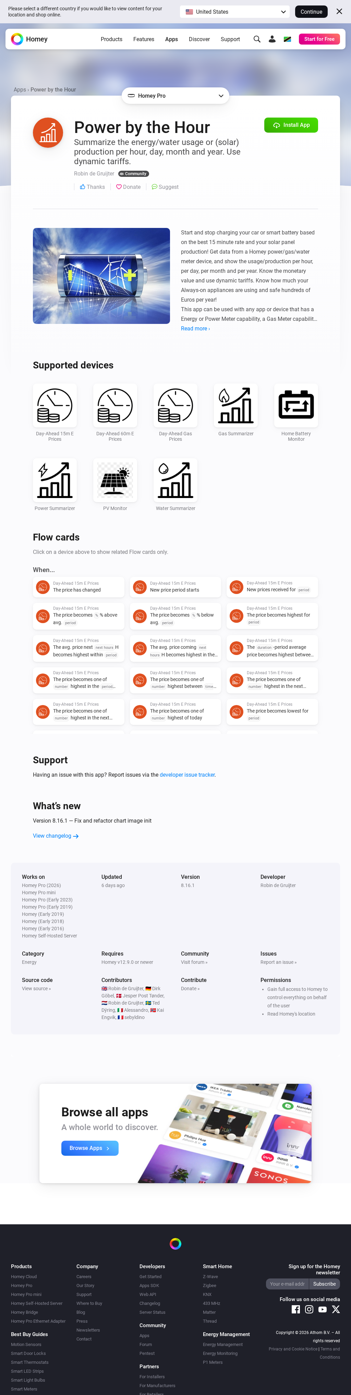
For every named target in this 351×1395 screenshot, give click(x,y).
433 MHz (211, 1303)
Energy (29, 962)
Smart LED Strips (27, 1371)
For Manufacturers (158, 1385)
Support (230, 39)
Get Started (150, 1276)
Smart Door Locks (28, 1353)
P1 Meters (213, 1362)
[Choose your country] (287, 39)
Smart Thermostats (30, 1362)
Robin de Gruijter (278, 885)
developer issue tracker (187, 775)
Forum (146, 1344)
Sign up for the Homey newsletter (314, 1269)
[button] (235, 11)
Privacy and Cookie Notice (293, 1349)
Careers (84, 1276)
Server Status (153, 1312)
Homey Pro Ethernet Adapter (38, 1321)
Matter (209, 1312)
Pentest (147, 1353)
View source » (36, 988)
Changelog (150, 1303)
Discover (199, 39)
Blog (80, 1312)
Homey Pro (21, 1285)
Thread (210, 1321)
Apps (171, 39)
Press (82, 1321)
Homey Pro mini (26, 1294)
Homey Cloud (24, 1276)
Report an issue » (279, 962)
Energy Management (223, 1344)
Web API (148, 1294)
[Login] (272, 39)
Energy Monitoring (220, 1353)
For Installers (152, 1376)
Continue (311, 12)
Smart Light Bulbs (28, 1380)
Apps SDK (149, 1285)
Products (111, 39)
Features (143, 39)
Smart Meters (24, 1389)
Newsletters (88, 1330)
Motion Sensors (26, 1344)
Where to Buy (89, 1303)
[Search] (257, 39)
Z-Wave (210, 1276)
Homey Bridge (24, 1312)
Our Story (85, 1285)
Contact (84, 1339)
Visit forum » (194, 962)
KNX (207, 1294)
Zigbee (209, 1285)
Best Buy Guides (29, 1334)
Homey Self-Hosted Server (36, 1303)
